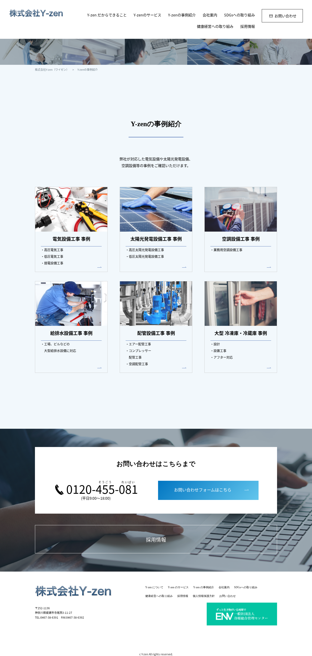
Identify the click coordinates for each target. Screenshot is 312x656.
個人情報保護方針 (204, 596)
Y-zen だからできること (107, 15)
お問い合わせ (285, 15)
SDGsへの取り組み (239, 15)
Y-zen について (154, 587)
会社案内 (210, 15)
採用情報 (247, 26)
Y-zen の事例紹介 (203, 587)
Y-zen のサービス (178, 587)
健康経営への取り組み (215, 26)
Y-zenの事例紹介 (182, 15)
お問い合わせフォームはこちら (202, 490)
